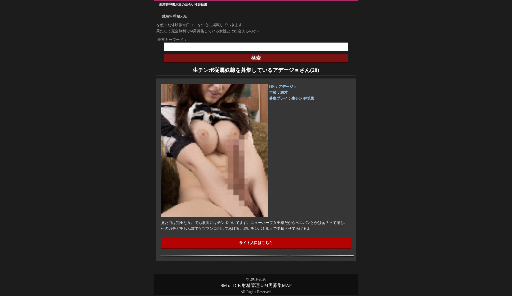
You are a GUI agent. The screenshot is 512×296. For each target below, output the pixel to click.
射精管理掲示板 (175, 16)
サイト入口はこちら (256, 243)
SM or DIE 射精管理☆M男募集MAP (256, 285)
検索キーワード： (170, 40)
